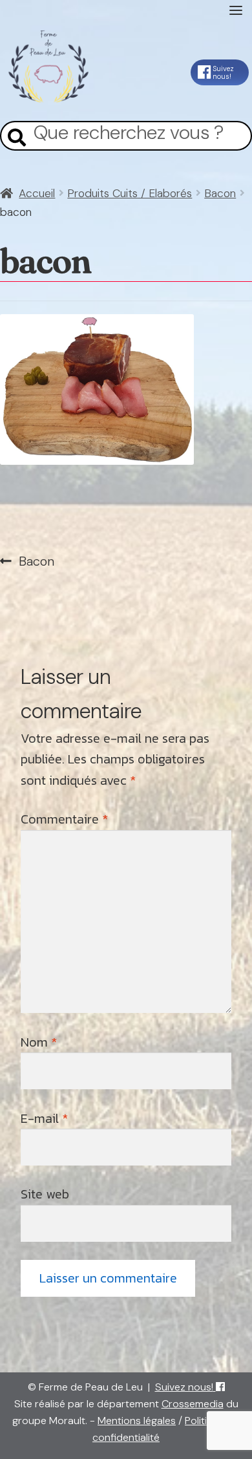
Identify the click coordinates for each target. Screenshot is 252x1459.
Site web (45, 1194)
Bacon (220, 193)
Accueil (37, 193)
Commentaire (64, 819)
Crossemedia (193, 1404)
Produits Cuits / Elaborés (129, 193)
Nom (39, 1042)
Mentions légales (137, 1420)
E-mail (44, 1118)
